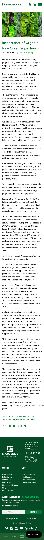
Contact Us (6, 479)
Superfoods (7, 419)
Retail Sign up (7, 477)
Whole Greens (29, 419)
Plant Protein (27, 477)
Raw (32, 416)
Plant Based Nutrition (10, 485)
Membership (7, 482)
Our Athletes (7, 474)
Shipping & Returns (12, 519)
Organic (26, 416)
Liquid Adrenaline (28, 479)
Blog (4, 488)
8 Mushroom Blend (29, 482)
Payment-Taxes (31, 519)
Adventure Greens (28, 474)
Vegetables (17, 419)
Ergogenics (11, 416)
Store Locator (7, 490)
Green (19, 416)
